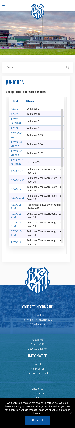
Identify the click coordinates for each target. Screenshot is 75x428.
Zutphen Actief (37, 393)
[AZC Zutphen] (37, 12)
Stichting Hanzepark (37, 373)
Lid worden (37, 364)
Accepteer (37, 420)
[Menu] (3, 5)
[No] (70, 413)
